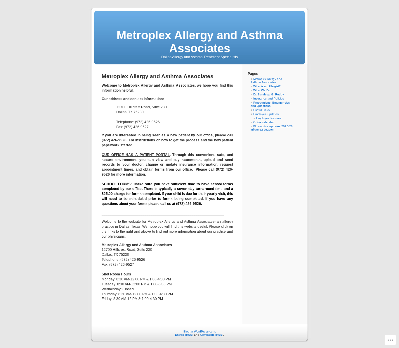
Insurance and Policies (268, 98)
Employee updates (266, 114)
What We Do (261, 90)
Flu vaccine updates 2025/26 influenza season (272, 128)
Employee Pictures (268, 118)
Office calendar (263, 122)
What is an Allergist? (267, 86)
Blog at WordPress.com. (199, 331)
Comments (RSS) (211, 334)
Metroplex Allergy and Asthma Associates (200, 42)
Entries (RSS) (184, 334)
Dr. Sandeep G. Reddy (268, 94)
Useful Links (261, 110)
